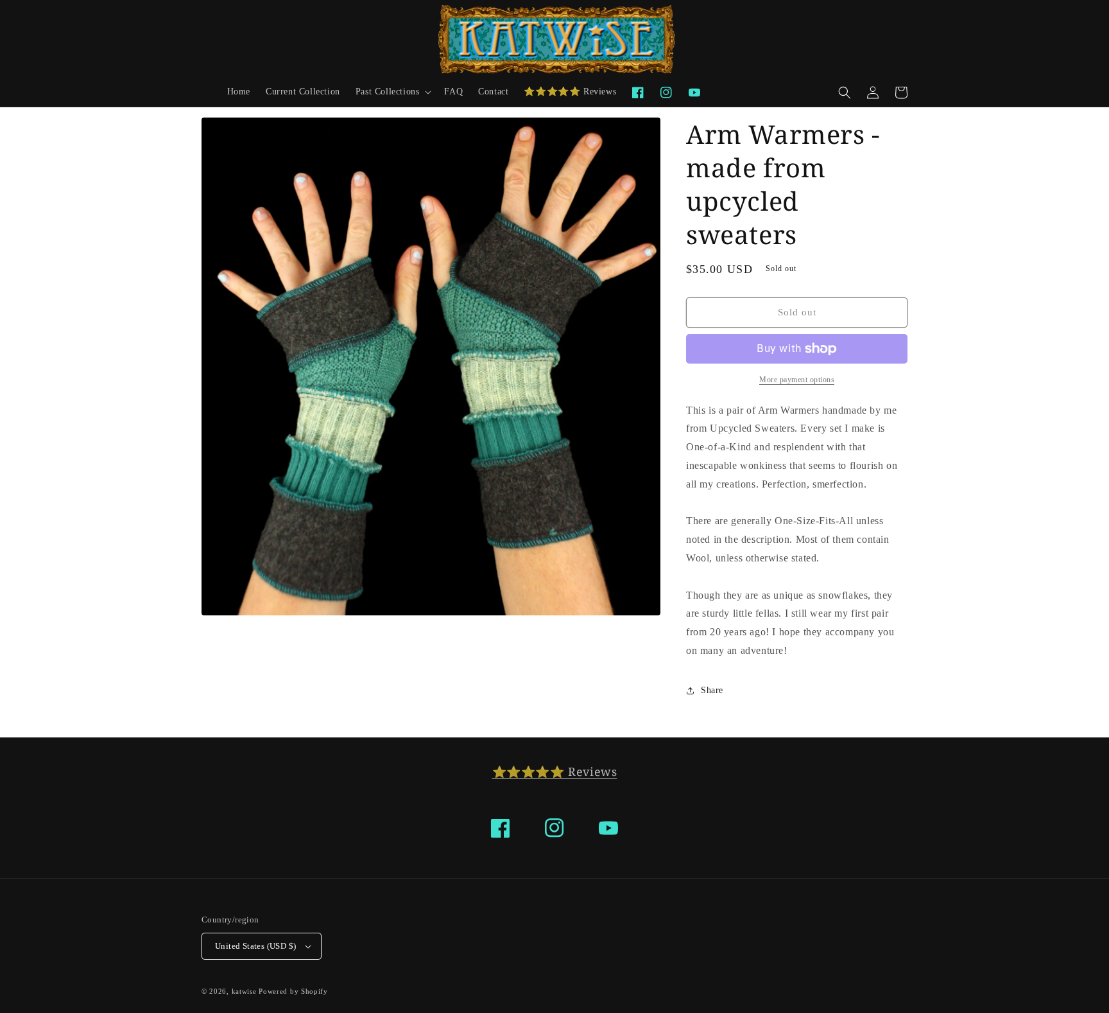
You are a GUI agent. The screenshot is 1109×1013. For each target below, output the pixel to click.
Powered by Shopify (293, 991)
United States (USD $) (255, 946)
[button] (392, 91)
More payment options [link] (796, 379)
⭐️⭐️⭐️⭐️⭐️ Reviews (554, 771)
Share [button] (712, 690)
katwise (244, 991)
